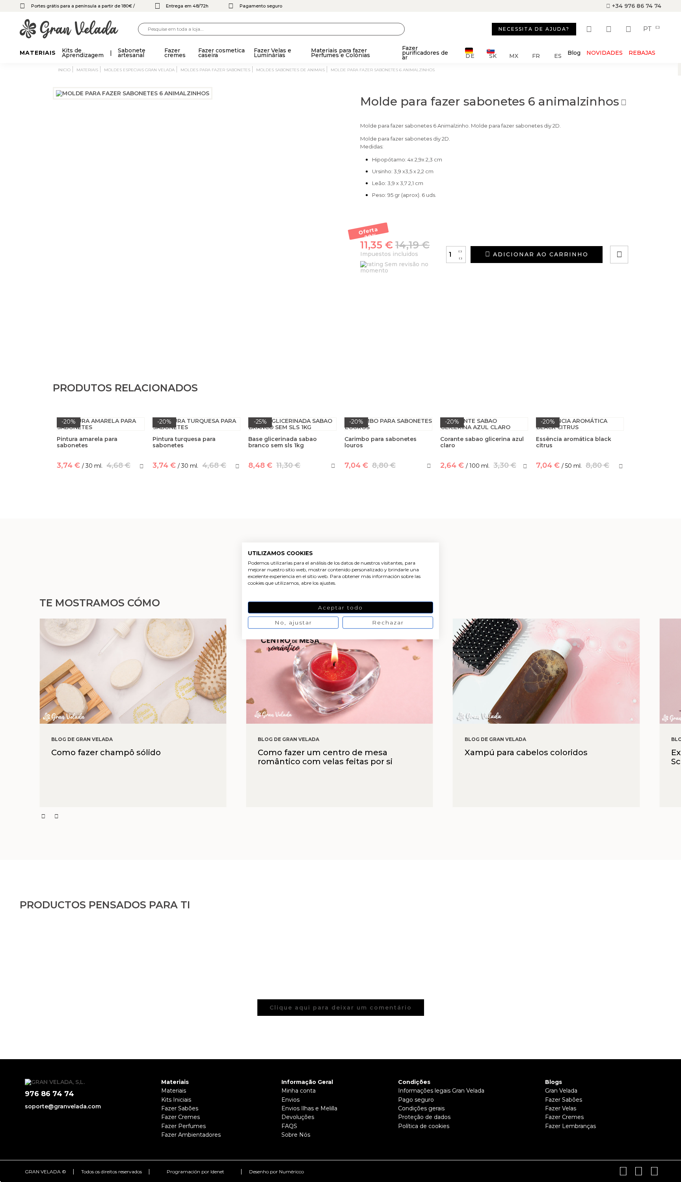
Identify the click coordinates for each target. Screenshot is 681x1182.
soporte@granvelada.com (63, 1106)
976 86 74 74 (49, 1094)
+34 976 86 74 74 (635, 5)
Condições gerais (421, 1108)
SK (493, 55)
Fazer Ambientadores (191, 1134)
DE (470, 55)
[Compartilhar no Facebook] (658, 232)
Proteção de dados (424, 1117)
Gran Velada (561, 1090)
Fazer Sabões (179, 1108)
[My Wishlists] (590, 29)
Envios (290, 1099)
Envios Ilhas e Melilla (309, 1108)
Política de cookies (423, 1126)
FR (536, 55)
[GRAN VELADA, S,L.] (79, 29)
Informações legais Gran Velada (441, 1090)
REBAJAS (642, 52)
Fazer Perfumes (183, 1126)
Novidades (604, 52)
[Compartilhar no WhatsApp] (649, 232)
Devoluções (297, 1117)
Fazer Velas (560, 1108)
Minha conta (298, 1090)
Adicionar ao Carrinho (539, 254)
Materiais (173, 1090)
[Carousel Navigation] (360, 816)
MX (513, 55)
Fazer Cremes (180, 1117)
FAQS (289, 1126)
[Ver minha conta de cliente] (610, 29)
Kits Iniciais (176, 1099)
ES (558, 55)
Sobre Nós (295, 1134)
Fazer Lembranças (570, 1126)
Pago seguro (416, 1099)
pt (648, 29)
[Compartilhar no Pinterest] (667, 232)
